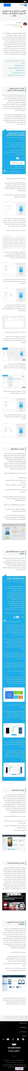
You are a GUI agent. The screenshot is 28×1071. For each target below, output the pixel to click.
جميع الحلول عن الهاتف (14, 1016)
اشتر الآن (19, 166)
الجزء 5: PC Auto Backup (18, 73)
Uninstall (7, 1062)
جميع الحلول (22, 1016)
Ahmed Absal (19, 22)
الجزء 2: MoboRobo (19, 65)
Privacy (13, 1060)
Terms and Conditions (20, 1060)
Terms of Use (19, 1062)
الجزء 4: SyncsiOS (20, 70)
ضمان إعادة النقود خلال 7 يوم (13, 171)
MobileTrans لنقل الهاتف (16, 578)
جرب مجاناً (16, 163)
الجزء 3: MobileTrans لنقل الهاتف (16, 68)
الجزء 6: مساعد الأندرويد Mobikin (16, 75)
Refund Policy (13, 1062)
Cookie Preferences (7, 1060)
